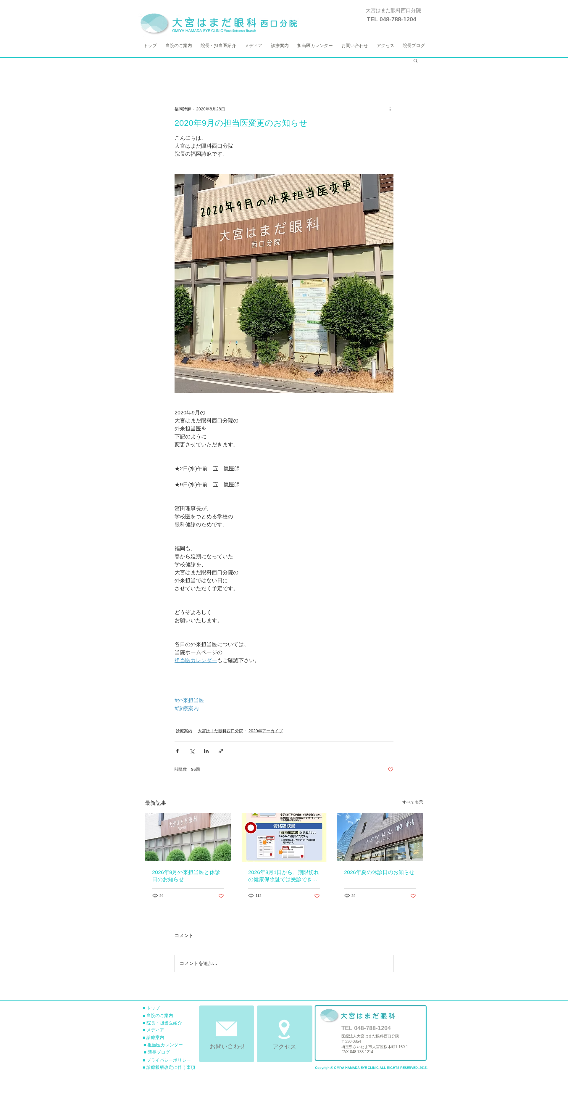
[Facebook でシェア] (177, 751)
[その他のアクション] (389, 108)
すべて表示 (412, 802)
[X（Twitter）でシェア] (192, 751)
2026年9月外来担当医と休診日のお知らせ (186, 875)
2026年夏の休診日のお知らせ (379, 872)
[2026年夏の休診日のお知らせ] (380, 837)
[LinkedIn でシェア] (206, 751)
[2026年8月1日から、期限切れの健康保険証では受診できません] (284, 837)
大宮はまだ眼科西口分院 (220, 730)
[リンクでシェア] (221, 751)
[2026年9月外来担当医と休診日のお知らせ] (188, 837)
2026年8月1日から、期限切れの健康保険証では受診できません (283, 876)
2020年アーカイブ (265, 730)
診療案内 (184, 730)
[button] (415, 60)
